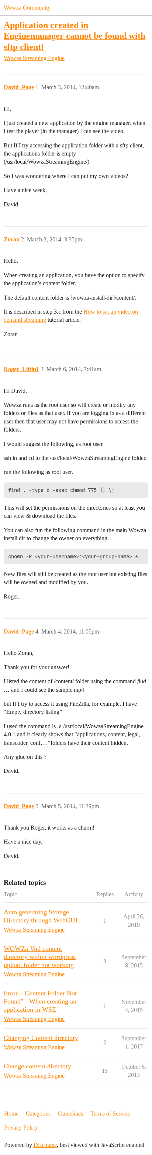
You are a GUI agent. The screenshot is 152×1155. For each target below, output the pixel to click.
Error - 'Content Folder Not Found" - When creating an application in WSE (40, 1001)
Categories (38, 1113)
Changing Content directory (41, 1037)
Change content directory (37, 1066)
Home (11, 1113)
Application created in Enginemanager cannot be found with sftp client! (74, 35)
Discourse (45, 1145)
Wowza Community (27, 7)
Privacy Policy (21, 1127)
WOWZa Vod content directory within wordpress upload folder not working (40, 957)
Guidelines (70, 1113)
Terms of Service (110, 1113)
